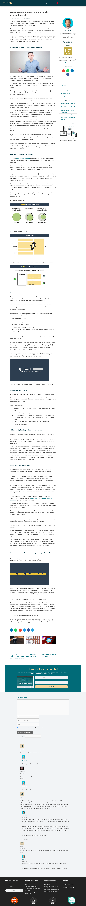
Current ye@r (20, 736)
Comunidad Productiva (16, 18)
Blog (46, 3)
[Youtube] (75, 890)
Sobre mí (23, 3)
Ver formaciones (68, 144)
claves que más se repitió (23, 158)
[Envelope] (68, 890)
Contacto (52, 3)
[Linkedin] (72, 890)
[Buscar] (21, 890)
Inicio (17, 3)
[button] (11, 630)
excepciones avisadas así (70, 59)
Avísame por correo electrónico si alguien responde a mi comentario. (34, 727)
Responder (22, 751)
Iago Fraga (24, 760)
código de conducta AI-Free (69, 62)
